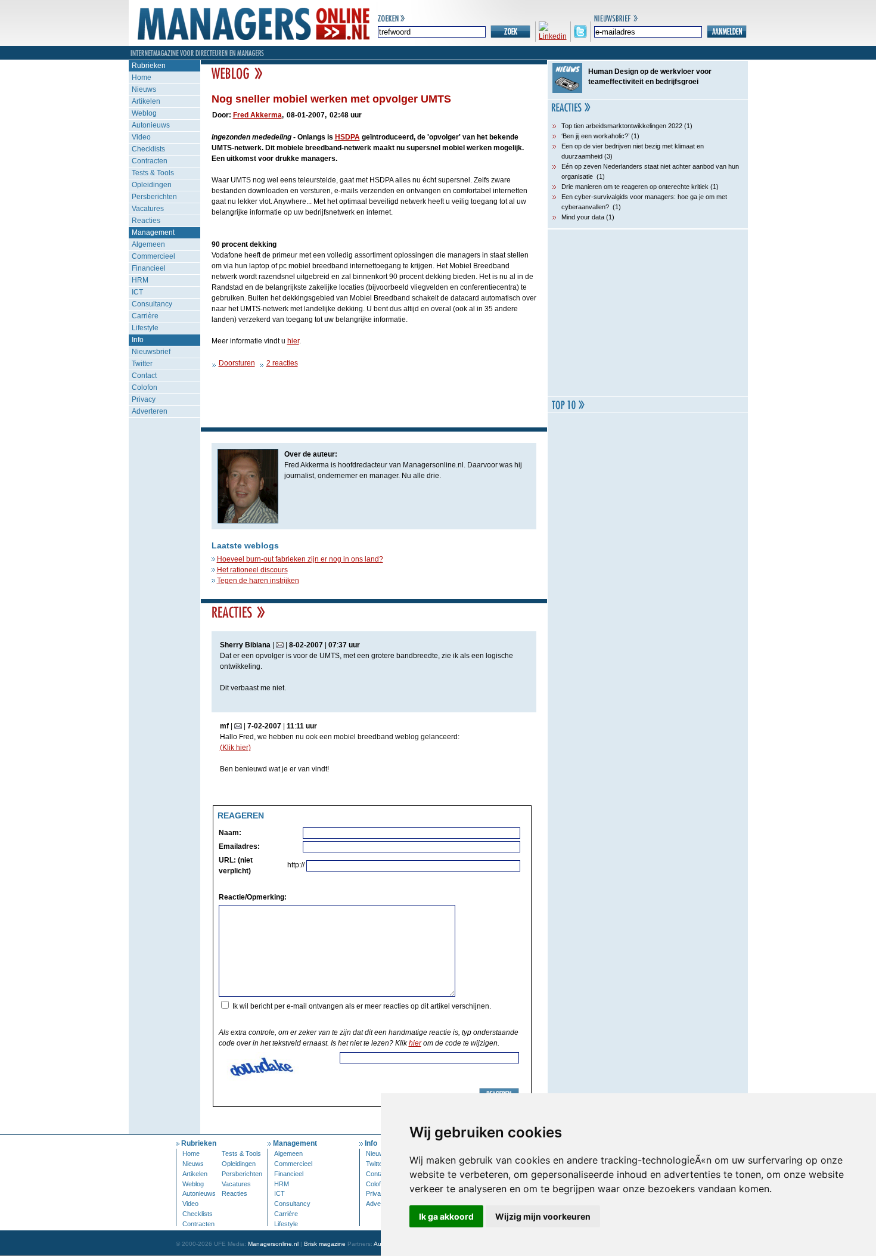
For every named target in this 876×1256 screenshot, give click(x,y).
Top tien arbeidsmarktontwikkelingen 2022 (621, 125)
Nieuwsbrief (151, 352)
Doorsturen (237, 363)
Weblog (144, 113)
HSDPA (347, 137)
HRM (140, 280)
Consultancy (152, 304)
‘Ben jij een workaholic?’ (595, 135)
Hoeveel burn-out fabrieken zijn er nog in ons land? (300, 559)
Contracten (149, 161)
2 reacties (282, 363)
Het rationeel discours (252, 570)
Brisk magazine (325, 1244)
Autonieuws (151, 125)
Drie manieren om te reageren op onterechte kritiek (635, 186)
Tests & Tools (153, 173)
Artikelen (146, 101)
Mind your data (582, 217)
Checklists (148, 149)
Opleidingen (152, 185)
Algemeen (148, 244)
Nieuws (144, 89)
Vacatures (148, 208)
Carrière (145, 316)
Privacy (144, 399)
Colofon (144, 387)
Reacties (146, 220)
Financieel (149, 268)
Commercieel (153, 256)
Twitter (142, 363)
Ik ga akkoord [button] (446, 1216)
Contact (144, 375)
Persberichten (154, 197)
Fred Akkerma (257, 115)
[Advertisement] (648, 313)
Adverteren (149, 411)
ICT (137, 292)
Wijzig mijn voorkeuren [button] (543, 1216)
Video (141, 137)
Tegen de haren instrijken (258, 580)
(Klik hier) (235, 747)
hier (293, 341)
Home (141, 77)
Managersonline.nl (273, 1244)
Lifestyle (145, 328)
